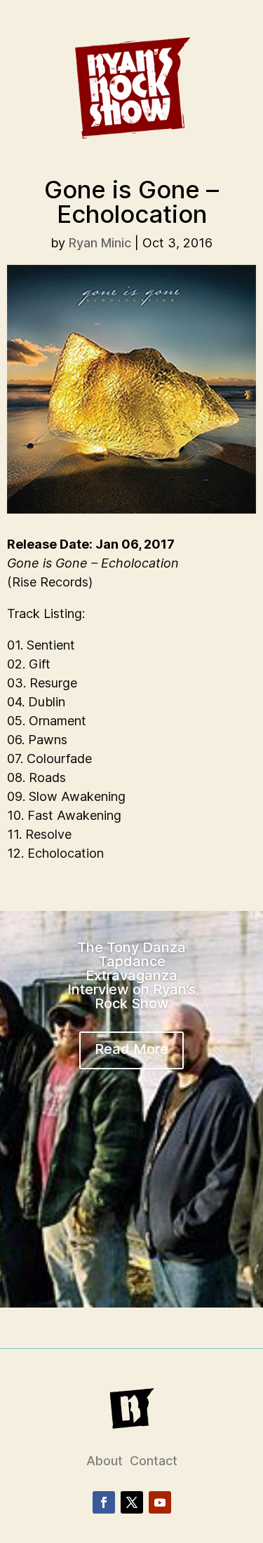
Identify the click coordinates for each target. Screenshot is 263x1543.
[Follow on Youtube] (160, 1502)
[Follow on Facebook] (104, 1502)
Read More (131, 1049)
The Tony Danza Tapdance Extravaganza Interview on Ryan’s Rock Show (131, 975)
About (104, 1460)
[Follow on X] (132, 1502)
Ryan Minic (100, 242)
